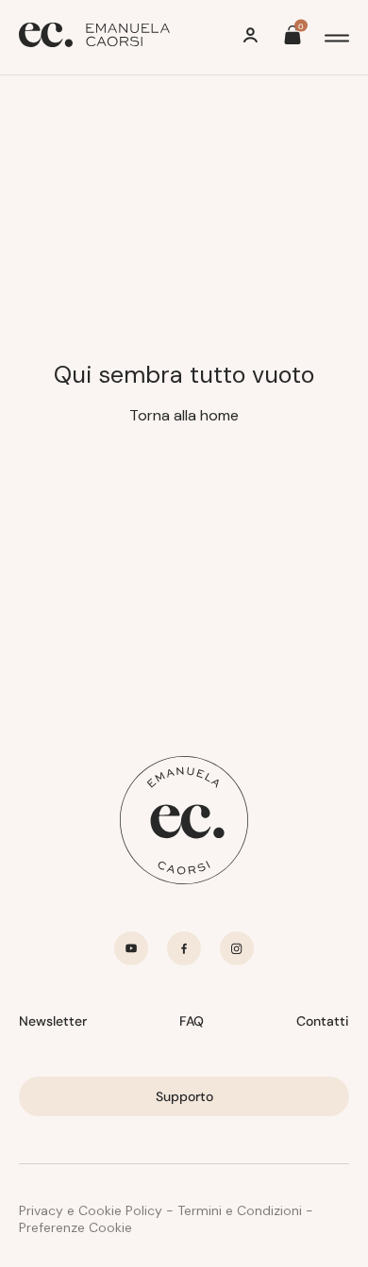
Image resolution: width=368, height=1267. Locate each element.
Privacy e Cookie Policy (90, 1210)
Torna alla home (184, 415)
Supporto (184, 1096)
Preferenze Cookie (75, 1227)
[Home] (94, 37)
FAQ (191, 1020)
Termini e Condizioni (239, 1210)
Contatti (322, 1020)
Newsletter (53, 1020)
